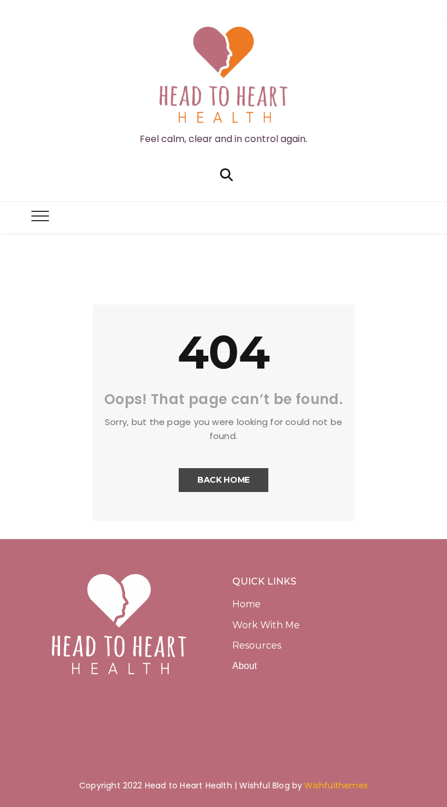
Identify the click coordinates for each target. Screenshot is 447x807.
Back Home (223, 480)
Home (246, 604)
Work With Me (267, 625)
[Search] (226, 174)
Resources (256, 645)
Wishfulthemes (336, 785)
